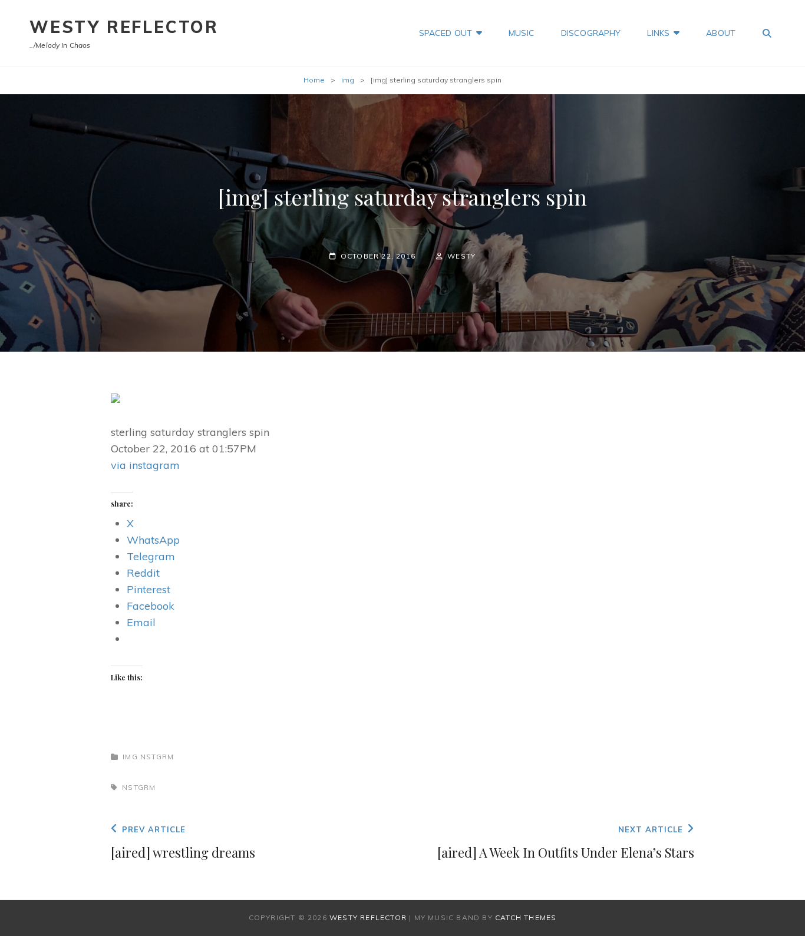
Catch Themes (525, 917)
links (658, 33)
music (522, 33)
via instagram (145, 465)
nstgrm (157, 756)
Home (314, 79)
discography (591, 33)
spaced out (445, 33)
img (347, 79)
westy (461, 256)
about (720, 33)
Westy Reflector (124, 26)
